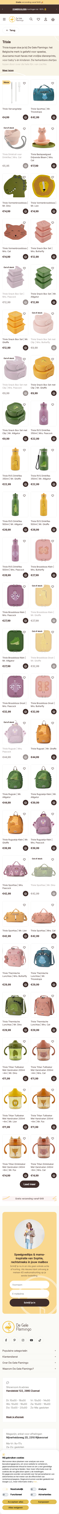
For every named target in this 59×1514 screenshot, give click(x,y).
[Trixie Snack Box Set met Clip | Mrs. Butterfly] (44, 322)
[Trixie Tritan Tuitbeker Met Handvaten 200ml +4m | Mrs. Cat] (44, 1050)
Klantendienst (10, 1356)
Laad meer (30, 1184)
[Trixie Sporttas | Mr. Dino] (44, 868)
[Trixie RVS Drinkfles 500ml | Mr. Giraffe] (44, 504)
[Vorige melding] (2, 9)
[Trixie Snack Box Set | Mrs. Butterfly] (44, 231)
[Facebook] (6, 1340)
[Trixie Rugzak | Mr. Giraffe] (44, 732)
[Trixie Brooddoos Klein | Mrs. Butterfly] (44, 550)
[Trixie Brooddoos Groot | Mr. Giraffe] (44, 641)
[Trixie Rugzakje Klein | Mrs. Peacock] (44, 823)
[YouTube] (31, 1340)
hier (35, 1482)
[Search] (31, 19)
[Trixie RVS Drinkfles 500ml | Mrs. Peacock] (15, 550)
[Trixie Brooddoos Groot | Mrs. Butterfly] (44, 686)
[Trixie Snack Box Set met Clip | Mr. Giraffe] (44, 368)
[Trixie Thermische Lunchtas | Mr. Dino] (15, 1005)
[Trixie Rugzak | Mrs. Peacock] (15, 732)
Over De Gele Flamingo (15, 1362)
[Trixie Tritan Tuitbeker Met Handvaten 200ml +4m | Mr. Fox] (44, 1099)
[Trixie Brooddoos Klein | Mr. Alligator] (15, 641)
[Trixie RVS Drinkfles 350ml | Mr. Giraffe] (15, 459)
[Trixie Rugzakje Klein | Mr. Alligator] (44, 777)
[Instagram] (23, 1340)
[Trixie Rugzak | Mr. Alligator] (15, 777)
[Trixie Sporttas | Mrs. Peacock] (15, 868)
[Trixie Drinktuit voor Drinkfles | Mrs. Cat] (15, 137)
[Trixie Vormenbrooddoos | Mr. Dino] (15, 186)
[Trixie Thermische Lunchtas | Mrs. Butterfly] (15, 956)
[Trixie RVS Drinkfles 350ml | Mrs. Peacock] (44, 413)
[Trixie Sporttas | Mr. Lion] (15, 914)
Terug (12, 30)
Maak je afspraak (15, 1417)
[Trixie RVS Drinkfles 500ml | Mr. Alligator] (15, 504)
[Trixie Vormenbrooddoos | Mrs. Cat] (15, 231)
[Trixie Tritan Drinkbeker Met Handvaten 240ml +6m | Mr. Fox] (15, 1147)
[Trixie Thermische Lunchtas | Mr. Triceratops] (44, 956)
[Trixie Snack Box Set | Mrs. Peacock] (15, 277)
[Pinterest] (14, 1340)
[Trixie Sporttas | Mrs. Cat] (44, 914)
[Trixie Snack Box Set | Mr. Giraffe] (15, 322)
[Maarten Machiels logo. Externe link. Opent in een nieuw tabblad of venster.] (3, 1454)
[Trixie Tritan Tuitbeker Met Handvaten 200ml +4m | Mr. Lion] (15, 1099)
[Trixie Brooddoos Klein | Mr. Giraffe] (44, 595)
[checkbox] (5, 1489)
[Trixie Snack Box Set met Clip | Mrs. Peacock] (15, 368)
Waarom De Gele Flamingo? (18, 1368)
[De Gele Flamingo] (16, 19)
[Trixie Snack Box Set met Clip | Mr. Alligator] (15, 413)
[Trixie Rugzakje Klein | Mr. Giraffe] (15, 823)
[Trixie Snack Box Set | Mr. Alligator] (44, 277)
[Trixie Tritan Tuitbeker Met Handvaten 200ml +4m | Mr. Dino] (15, 1050)
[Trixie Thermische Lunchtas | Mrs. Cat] (44, 1005)
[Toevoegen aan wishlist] (24, 83)
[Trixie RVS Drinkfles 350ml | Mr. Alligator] (44, 459)
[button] (4, 19)
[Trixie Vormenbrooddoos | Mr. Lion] (44, 186)
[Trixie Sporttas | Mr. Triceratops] (44, 92)
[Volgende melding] (56, 9)
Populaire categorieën (14, 1350)
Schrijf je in (29, 1302)
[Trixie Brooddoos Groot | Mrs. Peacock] (15, 686)
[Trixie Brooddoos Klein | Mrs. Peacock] (15, 595)
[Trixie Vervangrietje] (15, 92)
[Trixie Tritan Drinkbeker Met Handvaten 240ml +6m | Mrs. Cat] (44, 1147)
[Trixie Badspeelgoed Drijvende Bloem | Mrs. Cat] (44, 137)
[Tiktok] (40, 1340)
